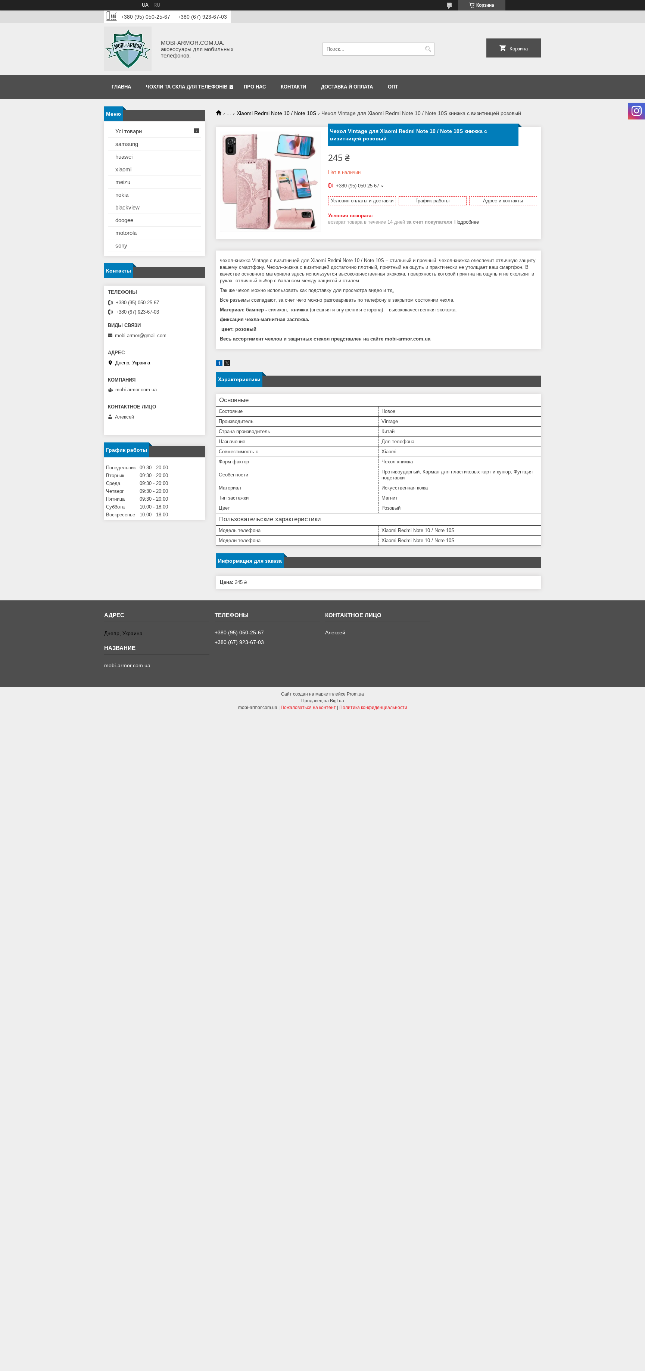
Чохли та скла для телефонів (186, 87)
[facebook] (219, 364)
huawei (124, 156)
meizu (122, 182)
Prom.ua (355, 694)
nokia (121, 195)
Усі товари (128, 131)
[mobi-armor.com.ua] (128, 49)
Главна (121, 87)
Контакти (293, 87)
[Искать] (427, 49)
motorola (126, 233)
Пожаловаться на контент (308, 707)
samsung (126, 144)
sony (121, 245)
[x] (227, 364)
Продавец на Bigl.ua (322, 700)
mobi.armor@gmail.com (140, 335)
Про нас (255, 87)
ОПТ (393, 87)
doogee (124, 220)
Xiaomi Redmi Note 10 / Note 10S (276, 113)
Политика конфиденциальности (373, 707)
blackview (127, 207)
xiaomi (123, 169)
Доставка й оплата (347, 87)
